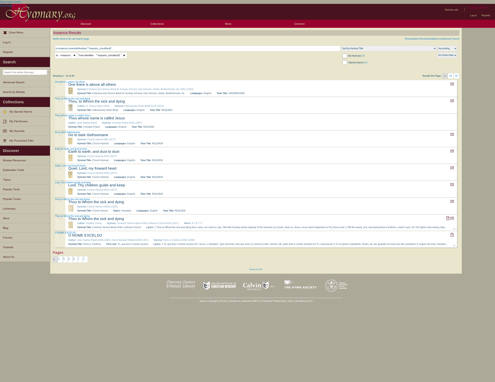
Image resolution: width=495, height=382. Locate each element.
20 (450, 76)
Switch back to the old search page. (71, 38)
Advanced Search (14, 82)
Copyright (212, 301)
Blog (5, 228)
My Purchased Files (21, 140)
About (203, 301)
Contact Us (235, 301)
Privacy (223, 301)
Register (485, 15)
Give (290, 301)
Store (228, 23)
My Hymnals (17, 131)
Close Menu (16, 32)
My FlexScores (18, 121)
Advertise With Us (251, 301)
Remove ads (451, 9)
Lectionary (9, 208)
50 (456, 76)
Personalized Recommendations (422, 38)
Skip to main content (10, 2)
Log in (473, 15)
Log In (7, 42)
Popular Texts (11, 189)
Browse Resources (14, 160)
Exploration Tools (13, 170)
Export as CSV (256, 269)
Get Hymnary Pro (304, 301)
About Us (8, 257)
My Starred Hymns (20, 111)
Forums (7, 237)
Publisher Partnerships (274, 301)
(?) (363, 55)
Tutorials (8, 247)
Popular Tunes (12, 199)
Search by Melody (14, 92)
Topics (7, 179)
